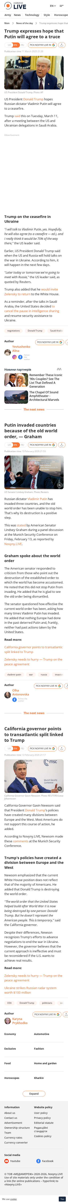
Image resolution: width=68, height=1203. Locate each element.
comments (20, 841)
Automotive (41, 1034)
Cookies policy (42, 1136)
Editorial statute (43, 1122)
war (31, 674)
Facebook (47, 1161)
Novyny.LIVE (13, 544)
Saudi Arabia (56, 330)
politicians (47, 1002)
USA (9, 1002)
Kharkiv (39, 1078)
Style (47, 15)
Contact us (10, 1118)
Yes (62, 1199)
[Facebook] (20, 357)
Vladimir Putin (37, 499)
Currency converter (16, 1142)
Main (7, 23)
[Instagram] (14, 357)
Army (8, 15)
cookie (13, 1199)
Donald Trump (33, 99)
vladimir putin (14, 674)
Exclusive (10, 1048)
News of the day (24, 23)
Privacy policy (42, 1118)
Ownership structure (17, 1127)
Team (7, 1132)
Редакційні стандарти (41, 1129)
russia (44, 674)
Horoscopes (11, 1078)
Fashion (39, 1048)
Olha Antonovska (20, 692)
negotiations (13, 330)
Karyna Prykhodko (20, 1021)
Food (7, 1063)
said (17, 116)
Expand (34, 1093)
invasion (59, 674)
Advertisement (13, 1122)
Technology (32, 15)
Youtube (15, 1161)
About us (9, 1113)
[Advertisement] (34, 172)
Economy (10, 1034)
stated (21, 525)
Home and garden (45, 1063)
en (51, 6)
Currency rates (13, 1137)
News (17, 15)
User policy (41, 1113)
